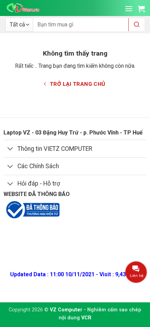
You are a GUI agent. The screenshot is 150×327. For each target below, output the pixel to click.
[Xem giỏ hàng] (141, 8)
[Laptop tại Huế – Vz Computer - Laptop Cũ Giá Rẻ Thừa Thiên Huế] (23, 8)
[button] (129, 8)
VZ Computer (66, 310)
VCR (86, 318)
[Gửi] (136, 25)
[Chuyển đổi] (10, 149)
